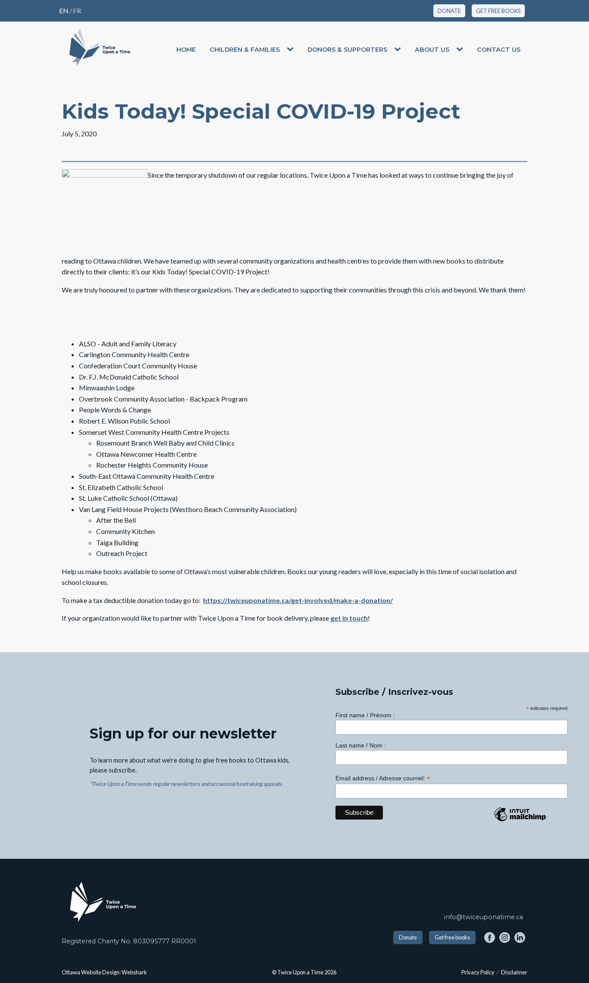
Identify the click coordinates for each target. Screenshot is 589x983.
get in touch (349, 618)
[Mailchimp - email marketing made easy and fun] (520, 820)
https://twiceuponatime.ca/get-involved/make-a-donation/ (298, 600)
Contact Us (498, 49)
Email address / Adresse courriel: (382, 778)
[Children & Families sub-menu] (292, 49)
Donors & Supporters (347, 49)
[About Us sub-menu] (461, 49)
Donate (408, 937)
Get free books (452, 937)
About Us (432, 49)
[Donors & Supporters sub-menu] (399, 49)
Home (186, 49)
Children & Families (245, 49)
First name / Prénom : (365, 715)
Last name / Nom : (360, 745)
